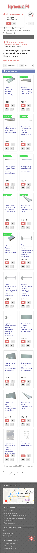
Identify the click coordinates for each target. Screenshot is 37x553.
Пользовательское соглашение (14, 518)
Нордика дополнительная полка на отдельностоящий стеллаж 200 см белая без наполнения (11, 289)
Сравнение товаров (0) (11, 60)
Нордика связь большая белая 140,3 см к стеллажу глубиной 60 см (26, 130)
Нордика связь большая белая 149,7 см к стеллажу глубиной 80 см (10, 170)
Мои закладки (9, 546)
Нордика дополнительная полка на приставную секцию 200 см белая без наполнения (10, 329)
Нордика (24, 44)
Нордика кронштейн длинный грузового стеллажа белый (10, 91)
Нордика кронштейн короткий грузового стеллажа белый (10, 248)
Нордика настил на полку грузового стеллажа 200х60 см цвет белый (26, 366)
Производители (20, 28)
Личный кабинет (10, 543)
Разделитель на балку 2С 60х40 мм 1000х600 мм (26, 443)
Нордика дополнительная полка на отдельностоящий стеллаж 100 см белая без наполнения (27, 250)
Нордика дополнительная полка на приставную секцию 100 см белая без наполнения (26, 289)
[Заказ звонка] (31, 538)
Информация (8, 536)
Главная (8, 28)
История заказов (10, 548)
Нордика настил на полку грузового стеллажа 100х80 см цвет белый (10, 366)
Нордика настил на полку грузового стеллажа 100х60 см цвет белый (26, 327)
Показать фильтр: (11, 71)
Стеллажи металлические (15, 42)
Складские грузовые (12, 44)
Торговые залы (9, 523)
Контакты (9, 33)
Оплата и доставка (12, 30)
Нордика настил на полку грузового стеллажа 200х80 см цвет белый (10, 406)
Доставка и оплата (10, 513)
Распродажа (8, 533)
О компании (26, 30)
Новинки (7, 531)
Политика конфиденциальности (15, 515)
